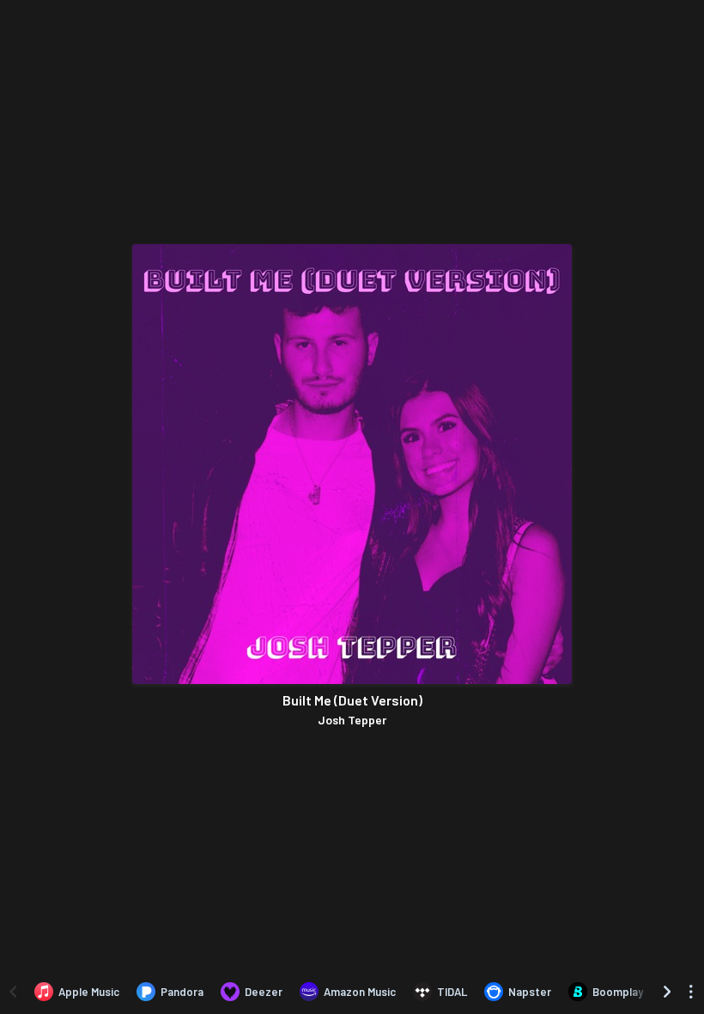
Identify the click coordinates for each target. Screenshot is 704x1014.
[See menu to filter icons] (691, 992)
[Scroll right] (667, 992)
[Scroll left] (13, 992)
